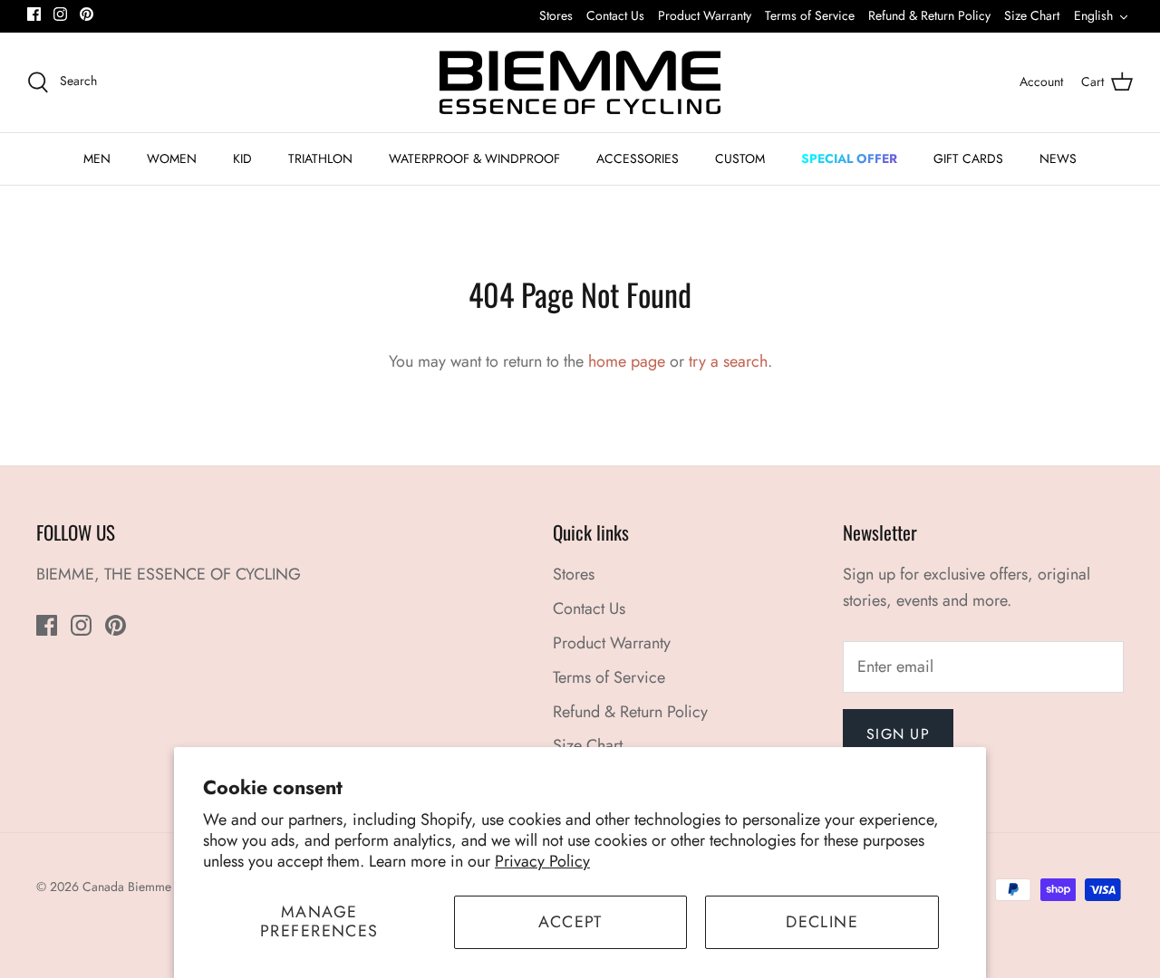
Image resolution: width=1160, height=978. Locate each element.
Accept (570, 922)
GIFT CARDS (968, 158)
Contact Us (615, 15)
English (1093, 15)
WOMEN (172, 158)
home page (626, 361)
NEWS (1058, 158)
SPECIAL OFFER (849, 158)
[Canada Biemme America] (580, 82)
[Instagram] (60, 14)
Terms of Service (810, 15)
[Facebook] (34, 14)
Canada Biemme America (151, 886)
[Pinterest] (86, 14)
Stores (556, 15)
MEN (97, 158)
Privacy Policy (542, 861)
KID (242, 158)
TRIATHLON (320, 158)
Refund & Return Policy (929, 15)
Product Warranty (704, 15)
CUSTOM (740, 158)
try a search (728, 361)
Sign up (898, 734)
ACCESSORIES (637, 158)
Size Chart (1031, 15)
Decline (822, 922)
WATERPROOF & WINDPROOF (474, 158)
